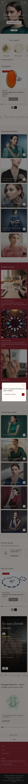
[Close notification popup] (23, 385)
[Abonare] (23, 394)
